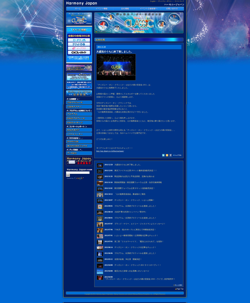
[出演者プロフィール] (79, 120)
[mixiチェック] (167, 155)
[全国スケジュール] (79, 104)
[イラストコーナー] (79, 136)
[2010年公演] (79, 143)
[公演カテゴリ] (79, 108)
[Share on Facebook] (170, 156)
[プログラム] (79, 115)
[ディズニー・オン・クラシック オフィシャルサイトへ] (79, 24)
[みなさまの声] (79, 131)
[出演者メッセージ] (79, 124)
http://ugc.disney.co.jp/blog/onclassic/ (110, 151)
